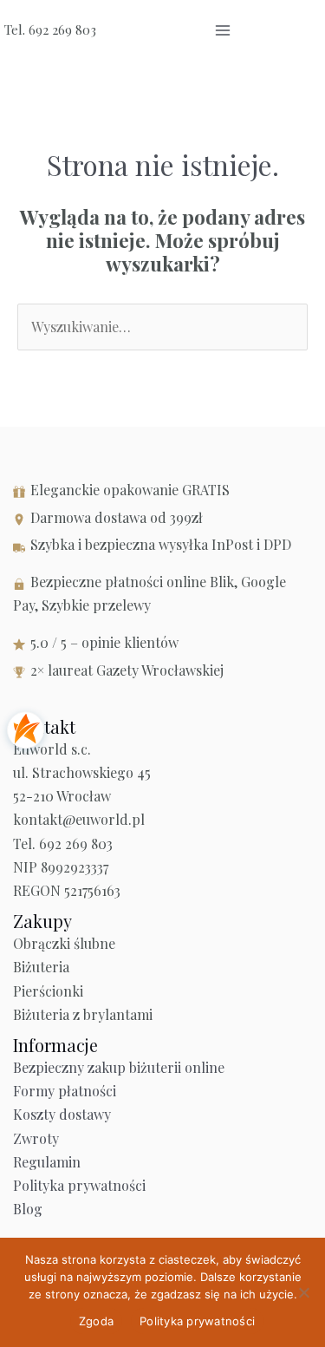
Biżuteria (41, 967)
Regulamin (47, 1162)
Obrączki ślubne (64, 943)
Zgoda (96, 1321)
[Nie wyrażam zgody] (303, 1292)
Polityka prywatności (79, 1185)
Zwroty (36, 1138)
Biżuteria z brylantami (83, 1014)
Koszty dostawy (62, 1114)
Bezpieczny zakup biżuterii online (118, 1067)
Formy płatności (64, 1091)
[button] (266, 30)
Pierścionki (48, 991)
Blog (27, 1209)
